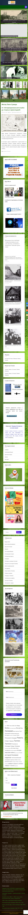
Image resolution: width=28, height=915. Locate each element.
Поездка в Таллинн (9, 575)
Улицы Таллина (15, 746)
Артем (6, 457)
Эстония (13, 748)
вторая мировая (13, 750)
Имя (9, 691)
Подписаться (14, 714)
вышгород (16, 752)
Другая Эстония (8, 546)
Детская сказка (8, 454)
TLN (10, 112)
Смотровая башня (9, 452)
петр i (16, 759)
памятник (12, 759)
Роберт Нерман (9, 741)
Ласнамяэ (7, 733)
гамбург (7, 449)
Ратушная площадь (11, 738)
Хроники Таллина (6, 151)
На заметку (17, 86)
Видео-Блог (7, 541)
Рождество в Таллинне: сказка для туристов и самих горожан (17, 83)
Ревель (20, 738)
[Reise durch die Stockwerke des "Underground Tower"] (14, 623)
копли (13, 757)
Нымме (14, 735)
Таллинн (8, 744)
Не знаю (8, 782)
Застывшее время (13, 728)
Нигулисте (11, 735)
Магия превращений (9, 566)
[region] (14, 191)
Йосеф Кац (19, 728)
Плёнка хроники (8, 573)
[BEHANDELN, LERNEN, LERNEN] (14, 636)
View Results (14, 787)
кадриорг (8, 757)
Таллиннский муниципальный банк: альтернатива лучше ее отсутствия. (16, 814)
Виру (18, 725)
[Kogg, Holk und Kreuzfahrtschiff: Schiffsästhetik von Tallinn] (14, 611)
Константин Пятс (17, 731)
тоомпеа (12, 765)
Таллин (17, 741)
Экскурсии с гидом (9, 582)
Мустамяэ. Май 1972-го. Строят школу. (10, 83)
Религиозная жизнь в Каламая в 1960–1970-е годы (12, 902)
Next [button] (21, 192)
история (20, 752)
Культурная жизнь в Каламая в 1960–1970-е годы (12, 908)
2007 (16, 725)
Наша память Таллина (10, 570)
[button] (27, 303)
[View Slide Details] (9, 191)
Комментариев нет (17, 112)
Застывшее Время (10, 86)
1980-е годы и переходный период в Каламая (13, 324)
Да (6, 778)
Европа (6, 549)
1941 (5, 725)
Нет (7, 780)
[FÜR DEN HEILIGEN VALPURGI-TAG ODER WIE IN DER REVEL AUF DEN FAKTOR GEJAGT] (14, 649)
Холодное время (8, 748)
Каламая (7, 558)
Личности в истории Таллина (11, 563)
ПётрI (18, 735)
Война (7, 728)
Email (10, 697)
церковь (16, 765)
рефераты (15, 763)
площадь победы (15, 761)
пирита (10, 761)
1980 (11, 725)
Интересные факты (9, 556)
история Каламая (11, 755)
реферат (10, 763)
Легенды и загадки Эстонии (11, 561)
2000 (13, 725)
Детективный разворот (10, 544)
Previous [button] (6, 192)
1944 (8, 725)
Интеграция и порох (9, 553)
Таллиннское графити (9, 578)
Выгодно (7, 459)
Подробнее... (11, 437)
